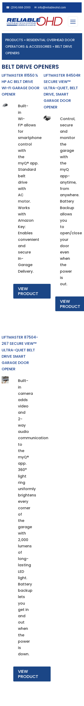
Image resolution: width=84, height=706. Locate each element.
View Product (28, 291)
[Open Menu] (73, 21)
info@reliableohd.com (50, 7)
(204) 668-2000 (18, 7)
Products (14, 40)
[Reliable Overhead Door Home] (34, 21)
